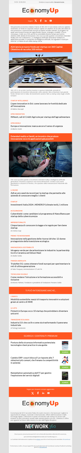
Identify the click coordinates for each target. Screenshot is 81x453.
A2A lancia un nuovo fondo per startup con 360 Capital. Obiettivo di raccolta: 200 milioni (37, 48)
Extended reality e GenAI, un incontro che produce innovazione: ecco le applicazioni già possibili (34, 137)
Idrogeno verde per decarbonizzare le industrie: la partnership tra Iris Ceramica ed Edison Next (40, 251)
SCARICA (65, 352)
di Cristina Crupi (16, 231)
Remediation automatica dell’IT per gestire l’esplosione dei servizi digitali (31, 374)
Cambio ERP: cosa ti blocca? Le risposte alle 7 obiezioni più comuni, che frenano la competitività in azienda (34, 360)
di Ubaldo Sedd (16, 256)
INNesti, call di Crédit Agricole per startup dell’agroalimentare (40, 117)
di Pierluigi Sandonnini (18, 328)
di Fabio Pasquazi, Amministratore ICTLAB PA (26, 269)
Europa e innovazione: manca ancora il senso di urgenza (37, 126)
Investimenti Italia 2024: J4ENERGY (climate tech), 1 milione (39, 204)
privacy (38, 439)
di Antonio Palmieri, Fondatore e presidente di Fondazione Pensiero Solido (36, 283)
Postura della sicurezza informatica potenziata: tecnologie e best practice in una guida (33, 343)
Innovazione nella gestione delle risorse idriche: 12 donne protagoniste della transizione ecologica (38, 239)
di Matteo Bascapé (17, 109)
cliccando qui (43, 447)
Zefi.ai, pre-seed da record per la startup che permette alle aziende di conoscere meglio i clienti (38, 194)
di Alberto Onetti (16, 129)
